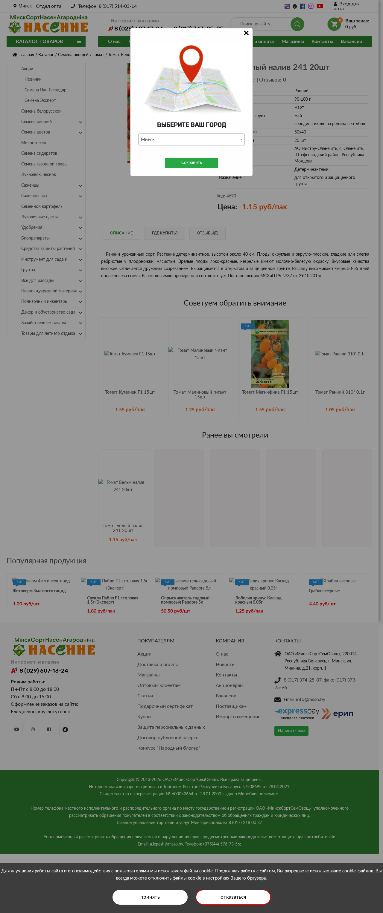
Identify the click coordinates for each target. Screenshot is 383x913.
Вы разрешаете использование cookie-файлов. (325, 871)
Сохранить (191, 163)
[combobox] (191, 139)
